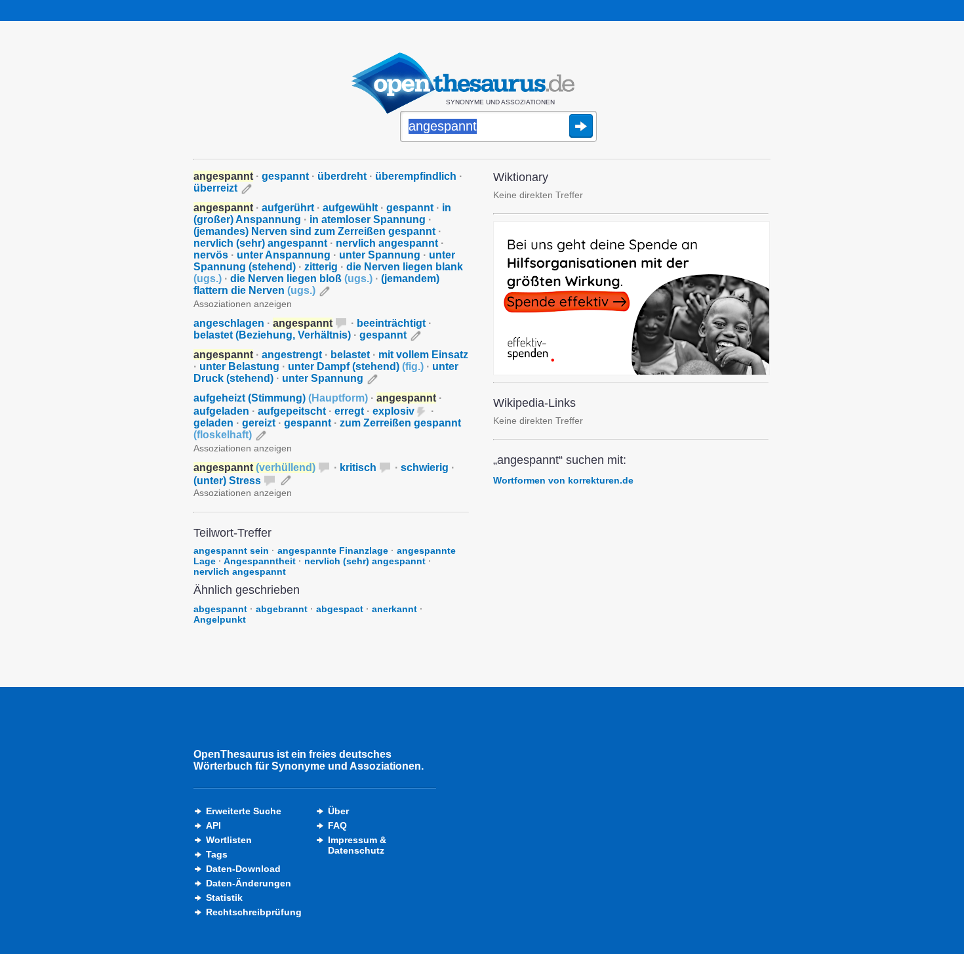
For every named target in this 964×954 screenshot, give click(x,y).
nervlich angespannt (387, 243)
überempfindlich (415, 176)
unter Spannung (379, 254)
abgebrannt (282, 609)
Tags (217, 854)
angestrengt (292, 354)
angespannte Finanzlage (332, 550)
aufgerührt (288, 207)
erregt (349, 411)
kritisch (358, 467)
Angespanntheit (260, 561)
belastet (350, 354)
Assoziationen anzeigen (242, 304)
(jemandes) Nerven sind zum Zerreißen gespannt (314, 231)
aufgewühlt (350, 207)
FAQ (337, 825)
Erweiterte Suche (243, 811)
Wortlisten (229, 840)
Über (338, 811)
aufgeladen (221, 411)
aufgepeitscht (292, 411)
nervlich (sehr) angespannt (260, 243)
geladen (213, 422)
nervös (210, 254)
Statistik (224, 897)
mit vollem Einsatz (423, 354)
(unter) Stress (227, 480)
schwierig (425, 467)
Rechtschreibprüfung (254, 912)
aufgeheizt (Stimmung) (280, 398)
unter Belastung (239, 366)
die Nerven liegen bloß (301, 278)
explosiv (393, 411)
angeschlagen (228, 323)
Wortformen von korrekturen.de (563, 480)
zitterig (321, 266)
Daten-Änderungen (248, 883)
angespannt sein (231, 550)
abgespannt (220, 609)
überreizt (215, 188)
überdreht (342, 176)
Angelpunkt (219, 619)
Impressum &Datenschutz (357, 845)
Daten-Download (243, 868)
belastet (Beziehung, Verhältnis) (272, 335)
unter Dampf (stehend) (356, 366)
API (213, 825)
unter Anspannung (284, 254)
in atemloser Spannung (368, 219)
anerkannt (394, 609)
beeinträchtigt (391, 323)
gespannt (285, 176)
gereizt (258, 422)
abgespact (339, 609)
